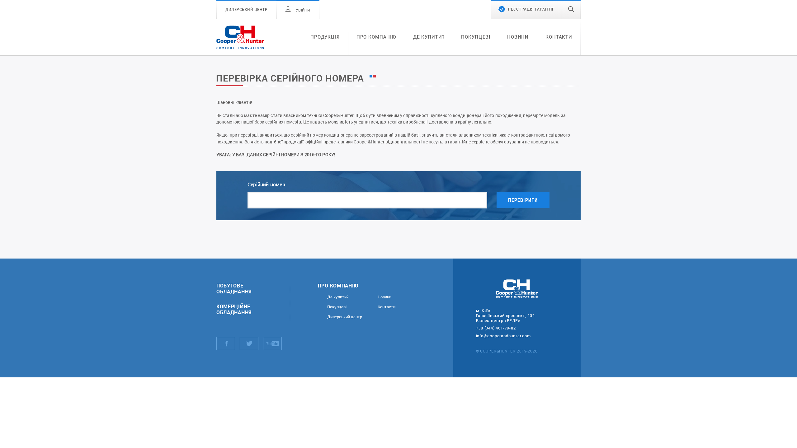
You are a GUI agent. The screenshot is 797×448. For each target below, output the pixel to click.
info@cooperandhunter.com (503, 335)
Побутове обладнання (234, 288)
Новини (518, 37)
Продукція (325, 37)
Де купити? (429, 37)
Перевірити (523, 200)
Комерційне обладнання (234, 309)
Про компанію (376, 37)
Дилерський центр (344, 317)
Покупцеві (475, 37)
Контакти (558, 37)
